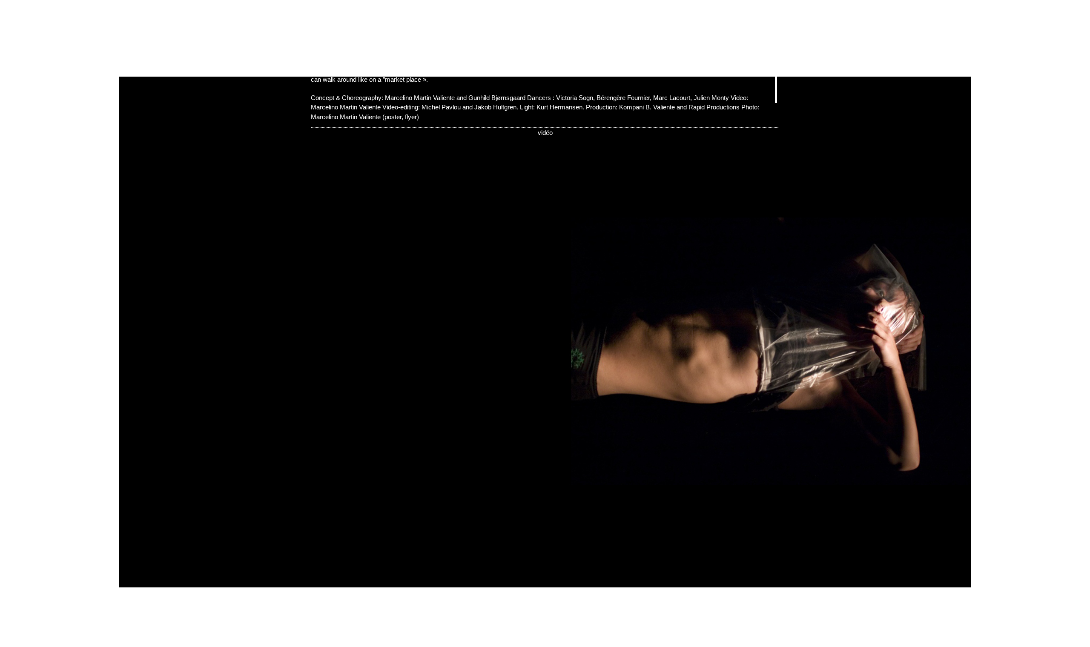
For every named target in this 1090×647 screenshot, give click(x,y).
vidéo (545, 132)
